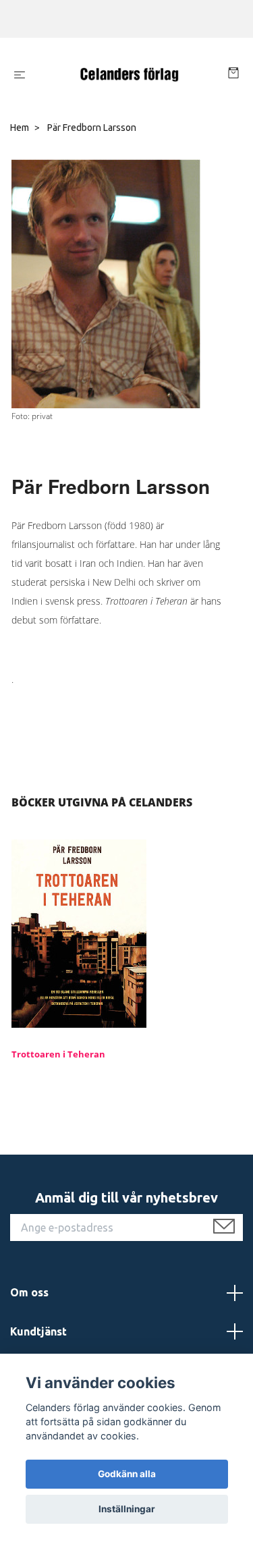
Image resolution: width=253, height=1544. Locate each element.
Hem (19, 127)
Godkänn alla (127, 1473)
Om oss (29, 1292)
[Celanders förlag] (129, 75)
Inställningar (127, 1509)
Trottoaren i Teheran (58, 1054)
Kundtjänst (38, 1331)
